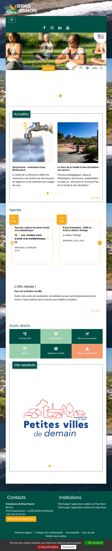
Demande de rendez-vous (21, 529)
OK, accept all (95, 543)
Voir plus (56, 99)
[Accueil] (20, 8)
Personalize (68, 547)
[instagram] (52, 27)
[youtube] (68, 27)
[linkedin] (60, 27)
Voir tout (95, 208)
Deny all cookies (49, 547)
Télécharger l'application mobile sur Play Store (81, 514)
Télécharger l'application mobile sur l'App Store (81, 517)
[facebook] (44, 27)
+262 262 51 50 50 (15, 524)
